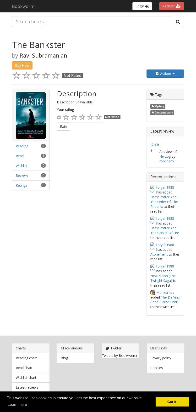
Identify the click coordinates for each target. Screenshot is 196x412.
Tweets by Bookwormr (119, 355)
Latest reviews (27, 387)
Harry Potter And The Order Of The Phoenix (164, 202)
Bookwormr (24, 6)
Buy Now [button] (22, 65)
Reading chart (26, 358)
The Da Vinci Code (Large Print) (165, 299)
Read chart (24, 367)
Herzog (165, 156)
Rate (63, 126)
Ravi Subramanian (43, 55)
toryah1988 (165, 187)
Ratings (21, 185)
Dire (154, 144)
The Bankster (38, 45)
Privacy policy (160, 358)
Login (140, 6)
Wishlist (21, 165)
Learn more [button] (17, 404)
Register (169, 6)
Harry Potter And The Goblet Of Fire (164, 230)
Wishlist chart (26, 377)
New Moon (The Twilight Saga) (163, 278)
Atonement (159, 254)
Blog (64, 358)
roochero (166, 161)
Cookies (156, 367)
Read (20, 156)
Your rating (65, 109)
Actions (166, 73)
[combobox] (92, 21)
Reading (22, 146)
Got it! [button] (172, 402)
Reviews (22, 175)
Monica (162, 292)
